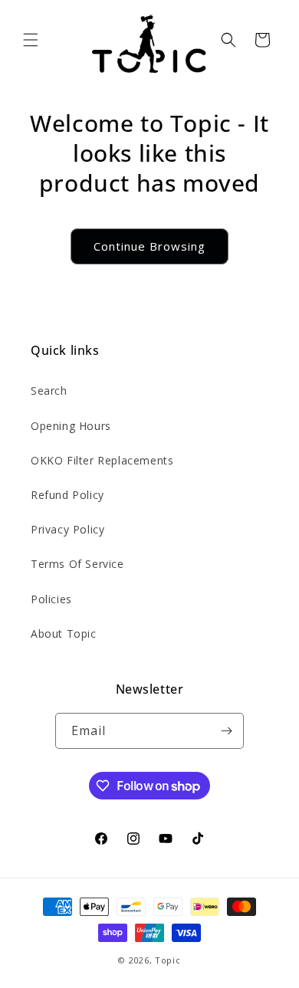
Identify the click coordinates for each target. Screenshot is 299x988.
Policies (51, 599)
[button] (31, 40)
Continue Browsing (149, 246)
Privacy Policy (67, 529)
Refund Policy (67, 494)
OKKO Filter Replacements (102, 460)
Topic (168, 960)
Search (49, 390)
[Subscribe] (226, 731)
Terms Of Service (77, 563)
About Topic (64, 633)
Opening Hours (71, 426)
